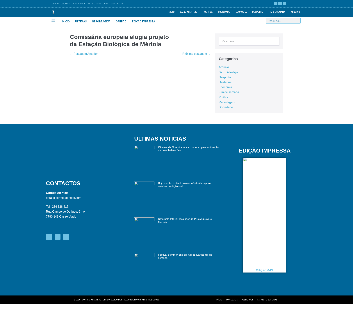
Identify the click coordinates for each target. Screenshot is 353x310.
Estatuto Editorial (98, 3)
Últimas (81, 21)
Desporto (257, 11)
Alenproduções (150, 300)
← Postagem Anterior (84, 53)
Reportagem (101, 21)
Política (208, 11)
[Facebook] (275, 3)
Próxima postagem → (196, 53)
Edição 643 (264, 270)
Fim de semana (277, 11)
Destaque (225, 82)
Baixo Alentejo (188, 11)
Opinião (121, 21)
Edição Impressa (143, 21)
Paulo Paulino (131, 300)
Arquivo (65, 3)
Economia (241, 11)
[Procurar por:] (249, 41)
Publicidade (79, 3)
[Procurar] (297, 20)
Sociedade (224, 11)
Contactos (117, 3)
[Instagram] (284, 3)
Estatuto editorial (267, 299)
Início (56, 3)
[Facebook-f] (49, 237)
